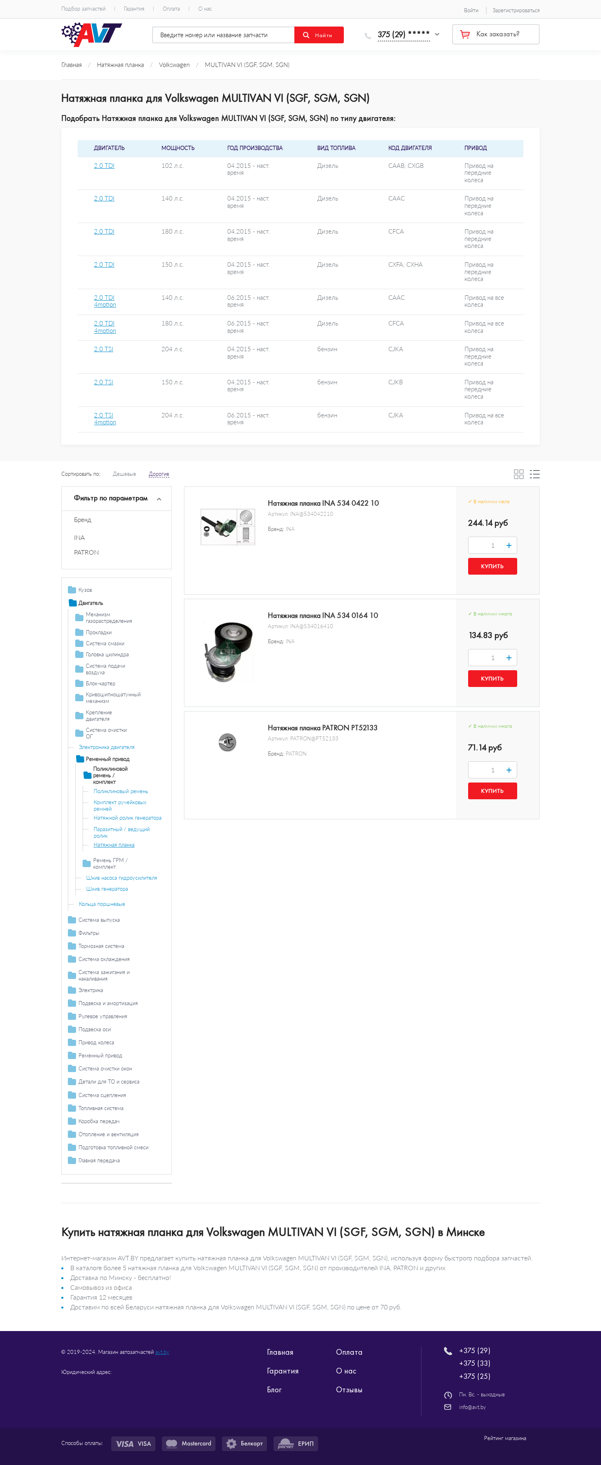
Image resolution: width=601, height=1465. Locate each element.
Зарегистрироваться (516, 10)
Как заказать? (498, 34)
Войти (471, 10)
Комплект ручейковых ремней (120, 805)
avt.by (162, 1352)
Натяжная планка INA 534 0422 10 (323, 503)
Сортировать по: (80, 473)
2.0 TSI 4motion (105, 419)
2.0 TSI (103, 349)
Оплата (171, 9)
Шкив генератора (107, 888)
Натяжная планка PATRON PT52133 (323, 728)
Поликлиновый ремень (121, 791)
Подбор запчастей (83, 9)
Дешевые (124, 473)
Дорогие (159, 473)
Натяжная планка (114, 844)
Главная (280, 1352)
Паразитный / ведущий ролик (122, 832)
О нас (205, 9)
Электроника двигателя (107, 747)
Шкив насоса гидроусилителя (121, 877)
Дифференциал (97, 1171)
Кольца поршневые (102, 904)
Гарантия (134, 9)
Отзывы (349, 1389)
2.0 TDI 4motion (105, 301)
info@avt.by (472, 1407)
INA (79, 537)
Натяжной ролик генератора (127, 817)
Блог (274, 1389)
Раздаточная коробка (104, 1183)
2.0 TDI (104, 165)
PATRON (86, 552)
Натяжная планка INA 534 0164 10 (323, 615)
